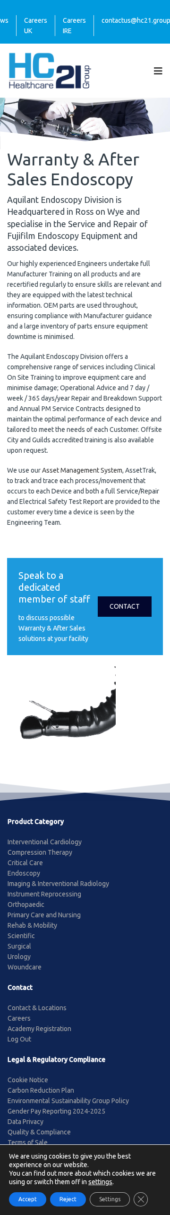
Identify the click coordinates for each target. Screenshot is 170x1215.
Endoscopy (24, 873)
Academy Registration (39, 1028)
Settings (109, 1199)
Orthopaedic (26, 904)
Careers (19, 1018)
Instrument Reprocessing (44, 894)
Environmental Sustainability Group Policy (68, 1101)
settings (100, 1182)
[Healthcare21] (50, 70)
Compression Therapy (40, 852)
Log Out (19, 1039)
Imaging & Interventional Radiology (58, 883)
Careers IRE (74, 26)
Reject (68, 1199)
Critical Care (25, 863)
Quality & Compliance (39, 1132)
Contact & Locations (37, 1008)
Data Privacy (25, 1121)
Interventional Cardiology (45, 842)
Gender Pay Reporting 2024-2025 (56, 1111)
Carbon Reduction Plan (41, 1090)
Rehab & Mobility (32, 925)
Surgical (19, 946)
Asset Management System (82, 470)
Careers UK (35, 26)
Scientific (21, 936)
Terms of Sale (28, 1142)
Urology (19, 956)
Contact (125, 606)
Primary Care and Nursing (44, 915)
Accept (27, 1199)
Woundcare (25, 967)
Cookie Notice (28, 1080)
